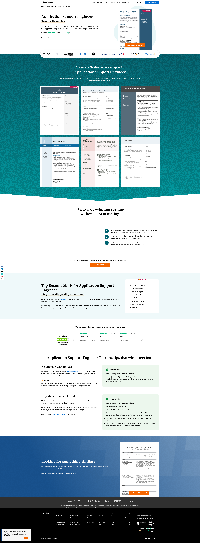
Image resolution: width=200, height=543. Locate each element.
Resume (58, 513)
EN (125, 515)
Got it (25, 537)
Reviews (100, 517)
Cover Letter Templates (75, 519)
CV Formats (89, 519)
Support (113, 513)
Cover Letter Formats (74, 522)
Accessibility (113, 519)
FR (125, 522)
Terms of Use (113, 526)
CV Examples (89, 515)
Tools (92, 2)
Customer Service (141, 513)
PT (129, 519)
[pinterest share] (2, 276)
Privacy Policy (113, 524)
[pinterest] (149, 538)
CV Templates (89, 517)
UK (125, 517)
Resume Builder (44, 6)
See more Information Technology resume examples (57, 473)
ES (125, 519)
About (100, 513)
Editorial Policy (102, 522)
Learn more (20, 537)
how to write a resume (60, 414)
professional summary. (73, 371)
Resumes (99, 2)
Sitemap (100, 524)
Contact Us (113, 515)
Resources (125, 2)
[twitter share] (2, 271)
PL (129, 522)
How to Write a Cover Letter (75, 524)
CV (106, 2)
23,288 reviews (141, 530)
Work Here (113, 528)
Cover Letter (73, 513)
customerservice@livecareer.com (144, 515)
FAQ (111, 517)
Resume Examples (53, 6)
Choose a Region (127, 513)
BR (129, 524)
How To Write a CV (90, 522)
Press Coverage (102, 519)
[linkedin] (146, 538)
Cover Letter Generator (74, 515)
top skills (63, 299)
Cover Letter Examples (74, 517)
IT (125, 524)
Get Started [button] (100, 265)
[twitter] (152, 538)
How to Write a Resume (60, 522)
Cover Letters (114, 2)
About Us (101, 515)
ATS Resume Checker (60, 524)
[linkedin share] (2, 269)
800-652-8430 (140, 516)
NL (129, 517)
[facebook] (155, 538)
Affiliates (112, 522)
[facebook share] (2, 266)
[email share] (2, 274)
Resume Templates (59, 519)
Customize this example (134, 45)
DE (129, 515)
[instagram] (157, 538)
